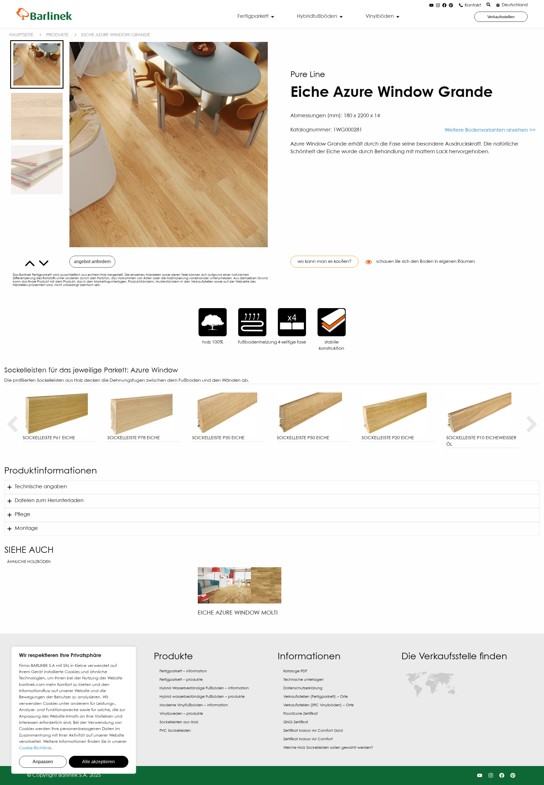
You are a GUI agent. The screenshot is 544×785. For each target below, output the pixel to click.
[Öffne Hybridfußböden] (341, 16)
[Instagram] (437, 5)
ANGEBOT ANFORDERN (92, 261)
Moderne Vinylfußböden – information (194, 705)
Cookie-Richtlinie (35, 748)
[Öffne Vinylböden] (397, 16)
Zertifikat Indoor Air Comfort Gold (313, 731)
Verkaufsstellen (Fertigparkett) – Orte (315, 697)
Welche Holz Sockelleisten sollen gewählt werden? (328, 748)
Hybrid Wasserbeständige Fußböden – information (204, 688)
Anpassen (43, 761)
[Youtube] (431, 5)
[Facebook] (444, 5)
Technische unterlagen (303, 680)
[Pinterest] (450, 5)
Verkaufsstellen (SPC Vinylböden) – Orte (318, 705)
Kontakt (473, 5)
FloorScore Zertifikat (300, 714)
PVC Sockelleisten (175, 731)
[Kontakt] (461, 5)
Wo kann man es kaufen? (324, 261)
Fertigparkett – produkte (181, 680)
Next (532, 424)
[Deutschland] (498, 5)
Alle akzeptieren (98, 761)
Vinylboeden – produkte (181, 714)
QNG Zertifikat (295, 722)
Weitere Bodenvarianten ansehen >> (490, 130)
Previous (12, 424)
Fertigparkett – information (183, 671)
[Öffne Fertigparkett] (272, 16)
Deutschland (515, 5)
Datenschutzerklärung (302, 688)
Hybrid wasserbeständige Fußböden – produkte (202, 697)
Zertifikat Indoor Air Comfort (308, 739)
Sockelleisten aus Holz (179, 722)
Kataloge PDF (295, 671)
